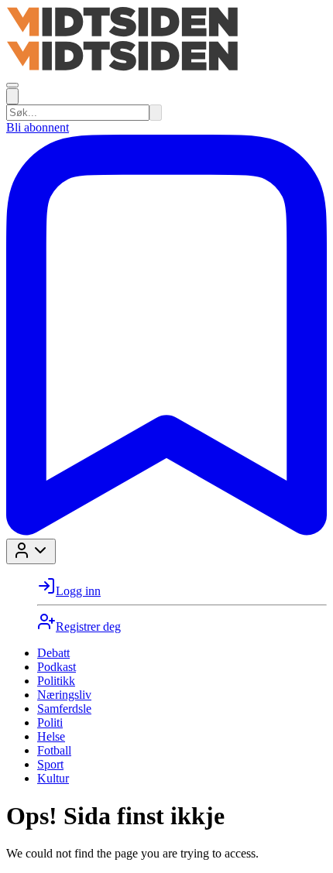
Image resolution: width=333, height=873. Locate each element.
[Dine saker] (166, 531)
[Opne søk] (12, 96)
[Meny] (12, 85)
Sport (50, 764)
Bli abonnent (37, 127)
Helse (51, 736)
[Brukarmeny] (31, 551)
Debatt (53, 652)
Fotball (54, 750)
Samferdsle (64, 708)
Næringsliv (64, 694)
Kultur (53, 778)
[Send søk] (155, 112)
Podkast (56, 666)
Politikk (56, 680)
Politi (50, 722)
